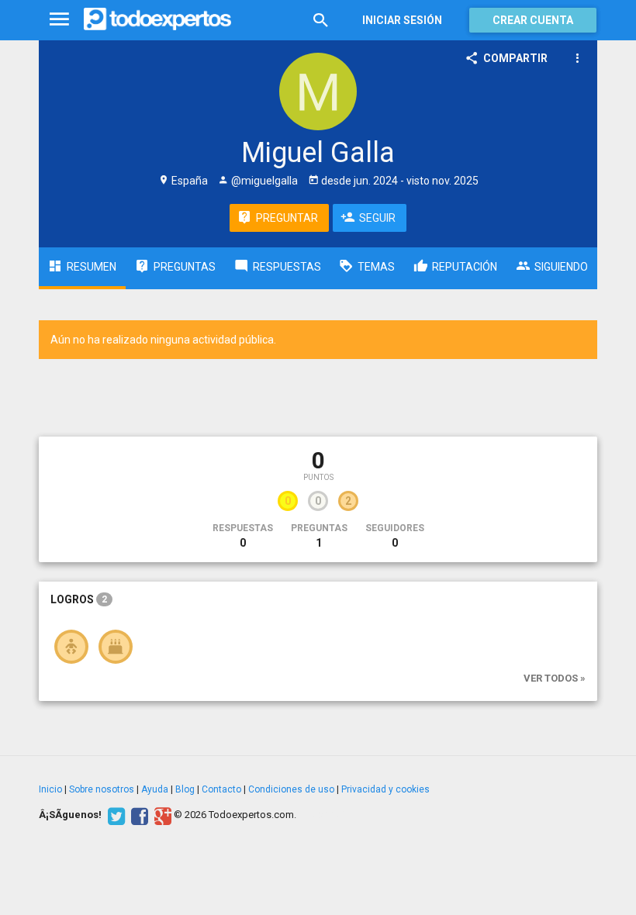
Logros (78, 599)
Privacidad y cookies (385, 789)
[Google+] (160, 815)
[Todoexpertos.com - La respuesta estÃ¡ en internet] (157, 19)
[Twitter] (114, 815)
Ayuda (154, 789)
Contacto (221, 789)
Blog (185, 789)
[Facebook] (137, 815)
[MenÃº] (59, 20)
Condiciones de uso (291, 789)
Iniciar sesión (402, 20)
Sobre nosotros (101, 789)
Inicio (50, 789)
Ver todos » (555, 678)
